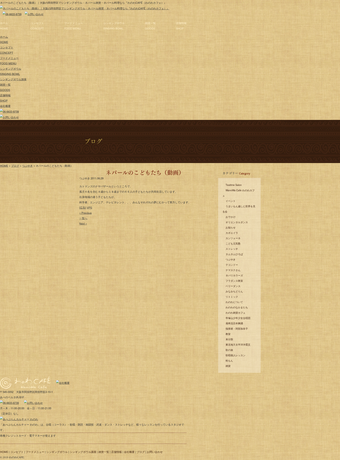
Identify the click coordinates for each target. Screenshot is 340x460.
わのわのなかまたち (237, 307)
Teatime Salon (234, 185)
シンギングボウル (114, 25)
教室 (228, 334)
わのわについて (234, 302)
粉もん (229, 360)
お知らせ (231, 227)
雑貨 (228, 366)
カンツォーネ (233, 238)
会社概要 (5, 106)
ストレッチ (232, 248)
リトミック (232, 296)
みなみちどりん (234, 291)
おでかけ (231, 217)
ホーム (4, 25)
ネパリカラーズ (234, 275)
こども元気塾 (233, 243)
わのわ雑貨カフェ (235, 312)
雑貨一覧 (150, 25)
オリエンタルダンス (237, 222)
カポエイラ (232, 233)
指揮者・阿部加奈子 (237, 328)
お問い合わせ (155, 452)
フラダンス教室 (234, 280)
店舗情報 (181, 25)
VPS (89, 207)
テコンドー (232, 264)
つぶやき (231, 259)
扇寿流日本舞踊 (234, 323)
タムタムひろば (234, 254)
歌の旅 (229, 350)
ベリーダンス (233, 286)
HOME (4, 452)
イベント (231, 201)
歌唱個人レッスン (235, 355)
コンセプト (37, 25)
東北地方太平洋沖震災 (238, 344)
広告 (82, 207)
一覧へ (83, 218)
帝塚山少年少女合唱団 (238, 318)
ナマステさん (233, 270)
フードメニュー (73, 25)
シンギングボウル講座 (13, 79)
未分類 (229, 339)
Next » (83, 223)
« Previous (85, 213)
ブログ (141, 452)
